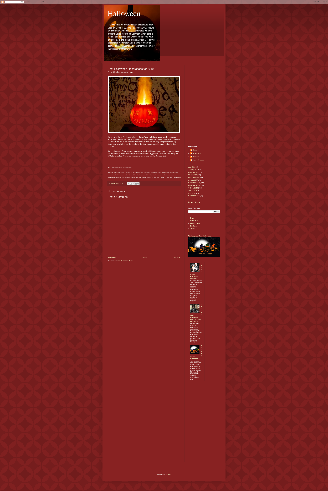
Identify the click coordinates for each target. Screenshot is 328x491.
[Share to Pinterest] (138, 183)
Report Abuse (194, 202)
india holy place (198, 160)
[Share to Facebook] (136, 183)
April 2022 (192, 167)
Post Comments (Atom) (125, 261)
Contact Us (194, 221)
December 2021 (194, 172)
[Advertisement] (144, 284)
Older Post (176, 257)
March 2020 (192, 175)
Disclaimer (194, 226)
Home (144, 257)
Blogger (168, 474)
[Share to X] (133, 183)
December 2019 (194, 183)
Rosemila (196, 157)
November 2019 (194, 185)
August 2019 (192, 191)
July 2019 (191, 193)
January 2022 (193, 170)
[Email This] (128, 183)
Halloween (124, 13)
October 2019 (193, 188)
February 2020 (193, 178)
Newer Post (112, 257)
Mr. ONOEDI (197, 153)
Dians (195, 150)
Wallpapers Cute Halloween (200, 236)
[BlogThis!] (131, 183)
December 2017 (194, 196)
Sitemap (193, 228)
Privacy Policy (195, 223)
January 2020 (193, 180)
